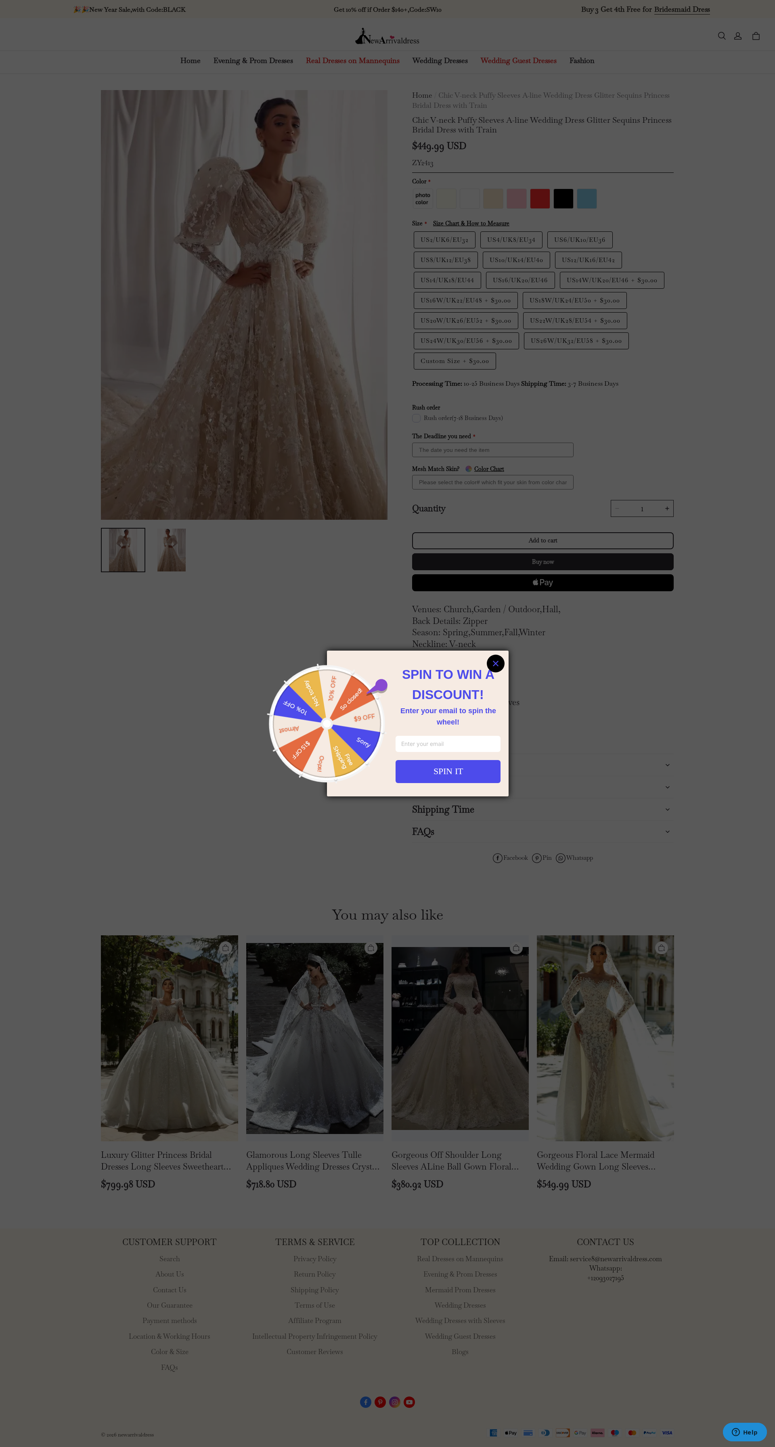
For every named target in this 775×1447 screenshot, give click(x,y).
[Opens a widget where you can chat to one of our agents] (745, 1433)
